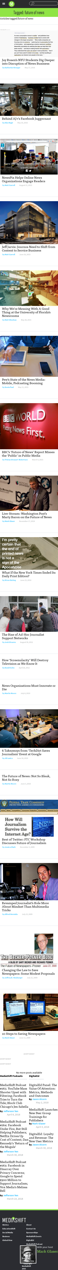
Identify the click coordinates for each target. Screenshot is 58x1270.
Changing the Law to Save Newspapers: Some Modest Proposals (28, 971)
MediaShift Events (33, 1236)
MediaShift (14, 1219)
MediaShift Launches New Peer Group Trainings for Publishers (43, 1114)
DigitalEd (30, 1240)
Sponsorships (32, 1232)
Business (6, 1236)
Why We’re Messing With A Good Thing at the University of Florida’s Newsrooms (26, 312)
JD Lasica (9, 758)
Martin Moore (10, 693)
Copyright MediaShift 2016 (27, 1266)
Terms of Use (29, 1261)
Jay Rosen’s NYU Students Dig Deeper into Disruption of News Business (28, 61)
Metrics (5, 1225)
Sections (3, 3)
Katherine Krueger (12, 67)
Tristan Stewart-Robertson (16, 459)
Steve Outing (10, 580)
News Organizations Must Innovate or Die (29, 687)
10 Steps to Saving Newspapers (23, 1033)
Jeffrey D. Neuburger (14, 977)
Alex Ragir (9, 122)
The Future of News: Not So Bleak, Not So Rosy (26, 777)
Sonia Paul (9, 387)
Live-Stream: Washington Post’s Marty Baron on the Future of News (27, 515)
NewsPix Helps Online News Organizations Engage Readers (23, 179)
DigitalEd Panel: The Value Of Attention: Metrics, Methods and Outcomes (43, 1090)
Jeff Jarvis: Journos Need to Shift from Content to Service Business (28, 248)
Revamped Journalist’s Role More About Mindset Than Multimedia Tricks (25, 906)
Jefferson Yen (10, 1111)
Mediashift (11, 4)
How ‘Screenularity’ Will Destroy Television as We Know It (25, 661)
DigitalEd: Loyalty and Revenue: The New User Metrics (41, 1137)
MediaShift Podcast (34, 1244)
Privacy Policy (26, 1257)
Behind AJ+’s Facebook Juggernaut (26, 118)
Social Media (7, 1232)
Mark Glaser (10, 521)
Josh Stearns (10, 642)
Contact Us (31, 1228)
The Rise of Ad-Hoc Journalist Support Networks (23, 636)
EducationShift (8, 1228)
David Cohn (10, 667)
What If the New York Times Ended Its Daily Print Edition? (29, 574)
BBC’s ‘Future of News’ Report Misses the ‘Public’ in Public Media (28, 453)
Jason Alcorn (39, 1099)
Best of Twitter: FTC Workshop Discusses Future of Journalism (24, 840)
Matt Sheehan (11, 320)
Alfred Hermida (11, 914)
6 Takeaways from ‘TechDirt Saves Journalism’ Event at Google (26, 752)
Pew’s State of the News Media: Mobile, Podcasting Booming (23, 381)
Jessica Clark (10, 847)
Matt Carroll (10, 185)
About (29, 1225)
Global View (7, 1240)
